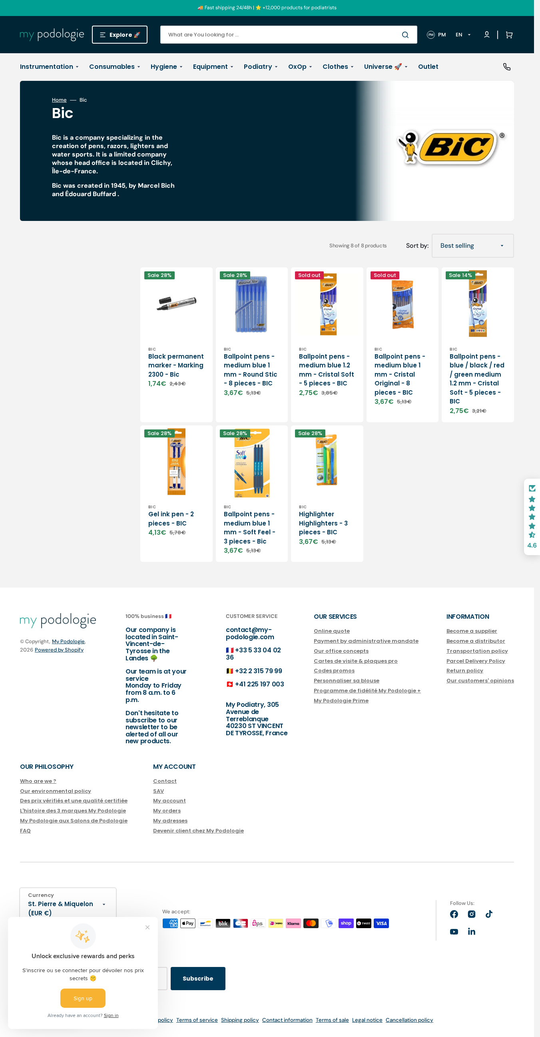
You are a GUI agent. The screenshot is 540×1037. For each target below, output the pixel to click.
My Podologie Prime (341, 700)
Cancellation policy (409, 1020)
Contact (165, 781)
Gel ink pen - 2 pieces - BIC (171, 519)
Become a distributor (475, 641)
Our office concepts (341, 651)
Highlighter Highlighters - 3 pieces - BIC (323, 523)
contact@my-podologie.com (250, 633)
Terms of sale (332, 1020)
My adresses (170, 820)
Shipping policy (240, 1020)
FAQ (25, 830)
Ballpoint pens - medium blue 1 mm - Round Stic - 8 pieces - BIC (250, 370)
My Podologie (68, 641)
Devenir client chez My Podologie (198, 830)
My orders (167, 810)
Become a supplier (471, 631)
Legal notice (367, 1020)
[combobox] (288, 35)
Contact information (287, 1020)
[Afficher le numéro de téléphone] (507, 67)
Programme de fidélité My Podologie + (367, 690)
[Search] (407, 35)
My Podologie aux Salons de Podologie (74, 820)
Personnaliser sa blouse (346, 680)
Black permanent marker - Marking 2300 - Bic (176, 365)
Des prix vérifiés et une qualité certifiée (74, 800)
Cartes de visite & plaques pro (356, 661)
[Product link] (176, 344)
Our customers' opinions (480, 680)
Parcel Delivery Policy (475, 661)
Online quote (332, 631)
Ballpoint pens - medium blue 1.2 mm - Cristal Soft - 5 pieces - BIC (326, 370)
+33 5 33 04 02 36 (253, 654)
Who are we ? (38, 781)
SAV (158, 791)
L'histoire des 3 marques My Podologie (73, 810)
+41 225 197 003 (259, 684)
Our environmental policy (55, 791)
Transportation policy (477, 651)
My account (169, 800)
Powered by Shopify (59, 649)
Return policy (464, 670)
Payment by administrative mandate (366, 641)
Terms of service (197, 1020)
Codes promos (334, 670)
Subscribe (198, 979)
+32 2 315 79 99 (258, 671)
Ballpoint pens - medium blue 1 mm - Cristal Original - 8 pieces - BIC (400, 374)
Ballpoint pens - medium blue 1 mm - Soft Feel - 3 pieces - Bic (249, 528)
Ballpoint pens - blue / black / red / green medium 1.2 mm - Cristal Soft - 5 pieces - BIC (477, 379)
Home (59, 100)
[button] (507, 35)
